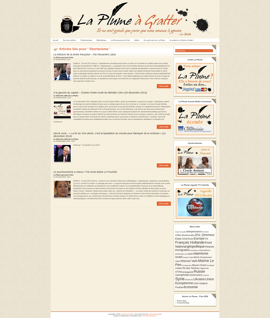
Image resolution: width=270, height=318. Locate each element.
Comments (183, 303)
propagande (188, 272)
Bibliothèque (101, 40)
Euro (191, 238)
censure (205, 232)
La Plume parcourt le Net (120, 40)
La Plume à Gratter (127, 314)
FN (206, 238)
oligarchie (204, 268)
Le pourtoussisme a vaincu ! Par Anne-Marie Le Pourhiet (85, 172)
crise (178, 234)
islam (190, 253)
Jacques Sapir (188, 257)
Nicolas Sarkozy (191, 268)
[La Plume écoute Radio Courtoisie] (195, 120)
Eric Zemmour (204, 235)
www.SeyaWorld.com (149, 316)
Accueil (55, 40)
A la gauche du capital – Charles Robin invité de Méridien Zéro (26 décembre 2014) (100, 92)
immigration (182, 249)
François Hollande (189, 242)
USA (196, 283)
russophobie (182, 275)
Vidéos (136, 40)
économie (191, 287)
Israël (178, 256)
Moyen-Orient (199, 265)
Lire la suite (163, 86)
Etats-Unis (181, 238)
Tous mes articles (69, 40)
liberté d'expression (203, 257)
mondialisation (187, 265)
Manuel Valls (189, 260)
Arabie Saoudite (180, 232)
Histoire (209, 246)
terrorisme (189, 280)
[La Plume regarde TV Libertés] (195, 203)
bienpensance (194, 231)
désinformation (188, 235)
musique (210, 265)
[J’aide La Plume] (195, 78)
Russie (199, 271)
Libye (177, 261)
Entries (181, 301)
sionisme (206, 275)
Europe (199, 238)
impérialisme (194, 250)
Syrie (179, 278)
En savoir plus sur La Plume (154, 40)
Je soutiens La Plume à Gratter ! (181, 40)
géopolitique (196, 246)
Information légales (155, 314)
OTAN (178, 271)
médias (178, 268)
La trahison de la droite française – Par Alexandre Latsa (84, 54)
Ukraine (199, 279)
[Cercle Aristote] (195, 162)
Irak (185, 254)
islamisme (201, 253)
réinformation (195, 275)
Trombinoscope (86, 40)
